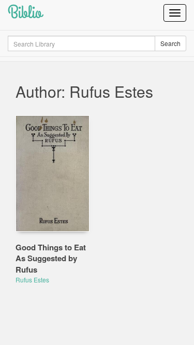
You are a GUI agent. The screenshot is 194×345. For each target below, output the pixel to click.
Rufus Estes (32, 279)
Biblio (25, 13)
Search (170, 43)
